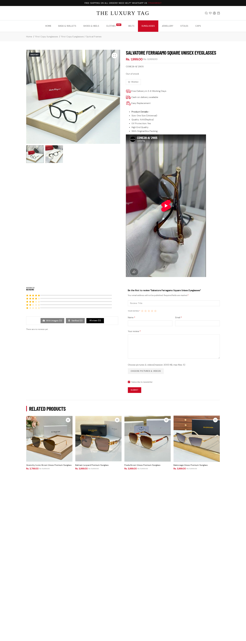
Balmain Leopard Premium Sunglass (92, 465)
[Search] (206, 13)
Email (178, 317)
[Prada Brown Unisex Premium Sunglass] (147, 439)
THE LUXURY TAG (123, 13)
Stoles (184, 26)
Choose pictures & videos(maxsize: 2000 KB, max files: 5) (156, 364)
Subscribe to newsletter (142, 382)
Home (48, 26)
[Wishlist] (210, 13)
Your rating (134, 311)
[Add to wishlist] (68, 420)
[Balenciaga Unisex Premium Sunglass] (197, 439)
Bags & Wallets (67, 26)
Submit (134, 390)
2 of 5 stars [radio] (145, 311)
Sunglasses (148, 26)
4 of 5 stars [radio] (152, 311)
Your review (134, 331)
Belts (131, 26)
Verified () (77, 320)
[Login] (214, 13)
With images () (54, 320)
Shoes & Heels (91, 26)
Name (131, 317)
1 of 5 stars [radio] (142, 311)
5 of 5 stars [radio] (155, 311)
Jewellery (167, 26)
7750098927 (154, 3)
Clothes (113, 26)
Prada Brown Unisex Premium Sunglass (142, 465)
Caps (198, 26)
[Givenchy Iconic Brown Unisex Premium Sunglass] (49, 439)
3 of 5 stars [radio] (148, 311)
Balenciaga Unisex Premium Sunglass (191, 465)
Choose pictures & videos (146, 371)
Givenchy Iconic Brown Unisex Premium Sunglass (49, 465)
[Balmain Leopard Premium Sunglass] (98, 439)
